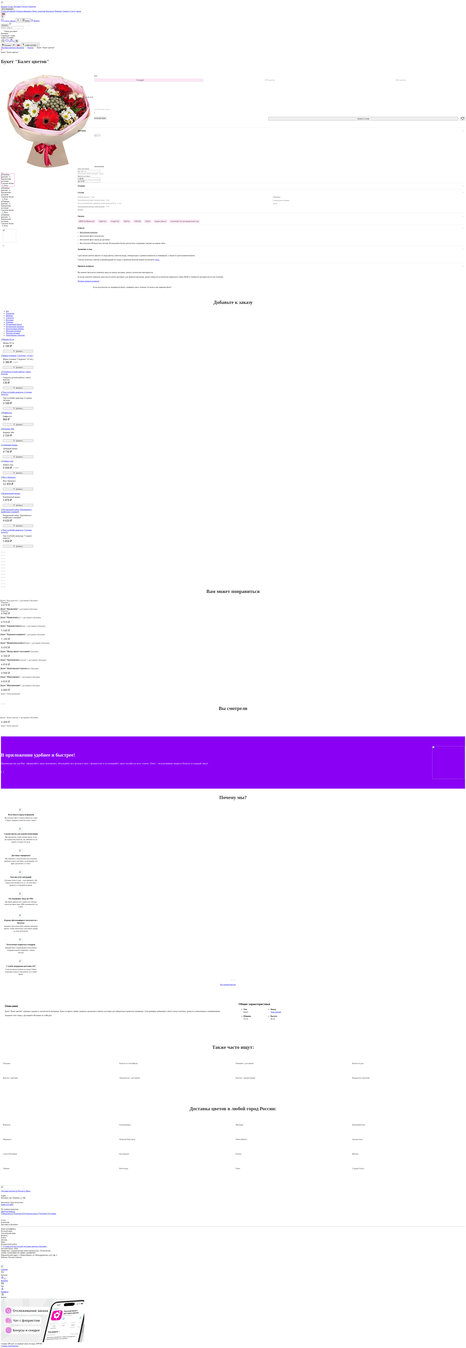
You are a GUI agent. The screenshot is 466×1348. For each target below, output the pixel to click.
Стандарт (140, 80)
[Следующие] (3, 245)
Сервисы (65, 11)
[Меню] (17, 41)
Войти (27, 21)
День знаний (275, 1012)
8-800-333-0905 (7, 1205)
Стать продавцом (8, 11)
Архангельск (357, 1139)
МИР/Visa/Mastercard (86, 221)
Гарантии (32, 6)
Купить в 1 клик (363, 119)
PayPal (147, 221)
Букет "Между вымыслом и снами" (15, 649)
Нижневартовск (358, 1125)
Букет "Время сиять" (9, 614)
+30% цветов (269, 80)
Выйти (36, 21)
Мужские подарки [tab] (13, 331)
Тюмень (6, 1168)
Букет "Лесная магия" (10, 657)
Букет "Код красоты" (9, 605)
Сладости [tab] (10, 318)
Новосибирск (241, 1139)
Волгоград (123, 1168)
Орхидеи (6, 1063)
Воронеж (6, 1125)
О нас (10, 6)
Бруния (80, 210)
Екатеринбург (125, 1125)
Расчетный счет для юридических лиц (185, 221)
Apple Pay (102, 221)
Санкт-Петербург (10, 1154)
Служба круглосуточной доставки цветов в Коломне (25, 1246)
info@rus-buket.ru (8, 1211)
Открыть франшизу (24, 11)
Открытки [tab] (10, 313)
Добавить (19, 351)
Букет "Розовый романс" (11, 623)
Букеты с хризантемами (245, 1078)
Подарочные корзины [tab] (15, 327)
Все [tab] (7, 311)
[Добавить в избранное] (462, 119)
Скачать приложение (9, 1346)
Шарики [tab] (9, 316)
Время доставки (84, 176)
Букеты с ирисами (10, 1078)
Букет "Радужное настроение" (13, 632)
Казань (238, 1154)
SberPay (127, 221)
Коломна (7, 45)
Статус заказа (75, 11)
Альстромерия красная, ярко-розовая (91, 206)
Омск (238, 1168)
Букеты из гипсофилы (128, 1063)
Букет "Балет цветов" (10, 723)
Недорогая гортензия (361, 1078)
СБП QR (137, 221)
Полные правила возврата (88, 281)
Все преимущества (228, 985)
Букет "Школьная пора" (11, 683)
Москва (355, 1154)
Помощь (58, 11)
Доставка (17, 6)
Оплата (24, 6)
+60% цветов (400, 80)
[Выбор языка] (3, 13)
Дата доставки (83, 169)
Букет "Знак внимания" (11, 691)
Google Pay (115, 221)
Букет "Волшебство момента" (13, 640)
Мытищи (239, 1125)
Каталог (4, 6)
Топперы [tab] (9, 322)
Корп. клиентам (39, 11)
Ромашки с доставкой (245, 1063)
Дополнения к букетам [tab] (15, 335)
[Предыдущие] (2, 552)
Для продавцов (7, 9)
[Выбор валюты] (2, 16)
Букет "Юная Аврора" (10, 674)
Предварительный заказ (96, 118)
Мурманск (7, 1139)
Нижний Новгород (127, 1139)
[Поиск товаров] (3, 41)
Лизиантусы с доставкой (129, 1078)
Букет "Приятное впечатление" (14, 666)
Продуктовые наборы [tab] (15, 329)
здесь (157, 260)
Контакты (50, 11)
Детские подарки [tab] (13, 333)
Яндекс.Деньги (160, 221)
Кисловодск (124, 1154)
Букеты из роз (358, 1063)
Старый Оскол (358, 1168)
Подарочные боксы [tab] (14, 324)
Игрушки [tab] (10, 320)
